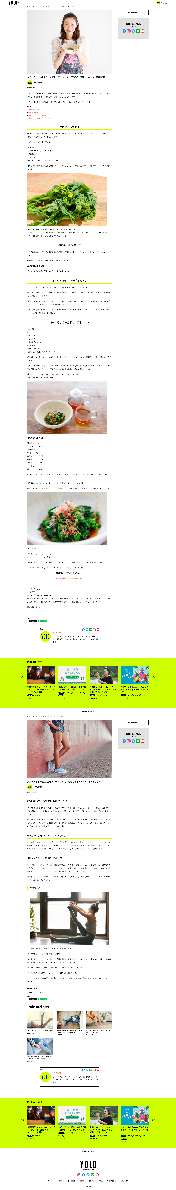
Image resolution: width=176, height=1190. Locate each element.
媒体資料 (82, 1181)
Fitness (99, 695)
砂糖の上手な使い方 (35, 112)
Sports (36, 695)
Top (28, 7)
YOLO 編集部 (57, 632)
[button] (23, 678)
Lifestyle (124, 698)
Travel (82, 693)
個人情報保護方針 (112, 1181)
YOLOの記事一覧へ (133, 12)
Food (61, 695)
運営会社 (73, 1181)
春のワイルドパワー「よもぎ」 (38, 115)
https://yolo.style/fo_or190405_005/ (70, 578)
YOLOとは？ (51, 1181)
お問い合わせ (62, 1181)
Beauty (143, 695)
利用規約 (100, 1181)
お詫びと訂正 (124, 1181)
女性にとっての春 (34, 109)
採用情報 (91, 1181)
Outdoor (68, 693)
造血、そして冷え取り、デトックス (39, 118)
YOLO (32, 7)
